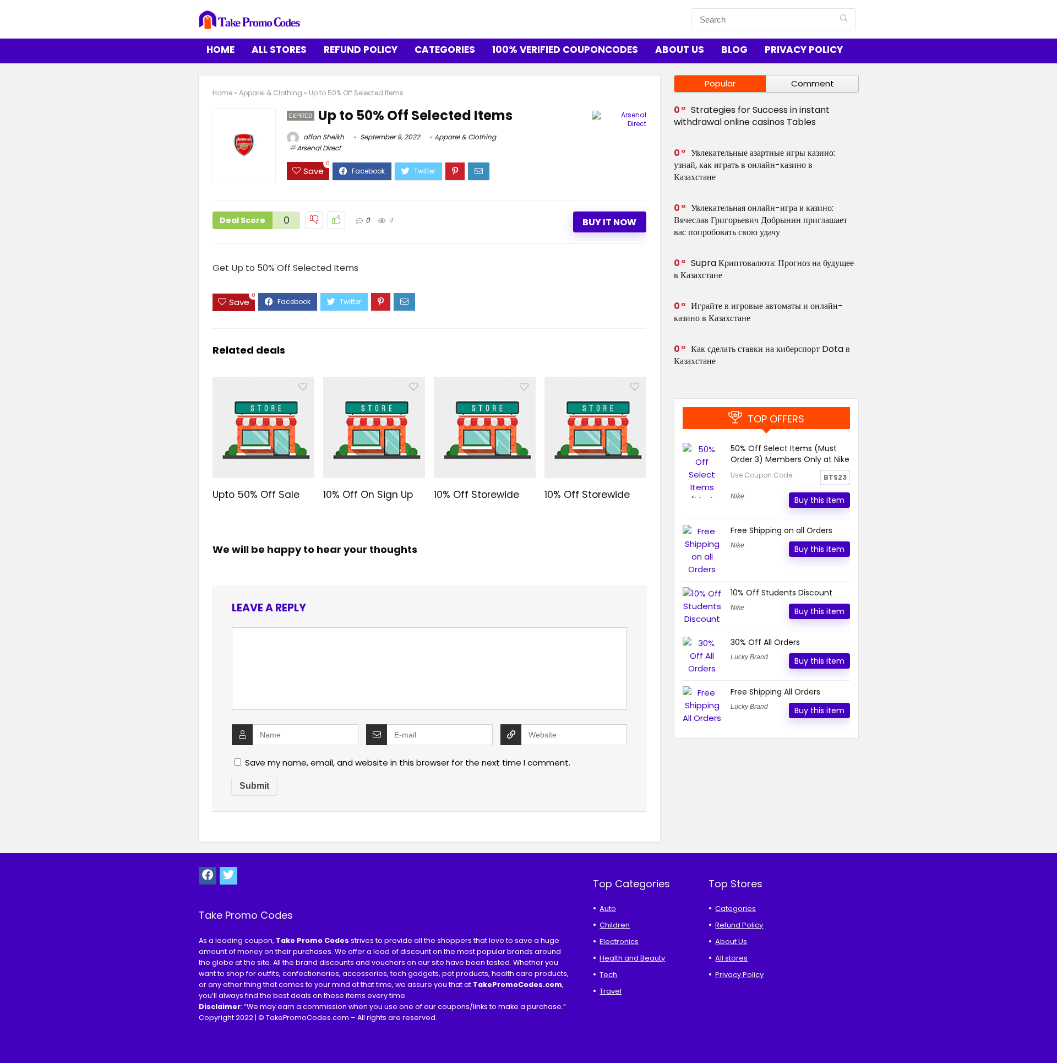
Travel (611, 991)
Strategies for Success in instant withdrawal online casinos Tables (752, 116)
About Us (679, 49)
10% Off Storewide (476, 494)
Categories (445, 49)
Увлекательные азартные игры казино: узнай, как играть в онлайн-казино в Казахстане (754, 165)
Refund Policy (360, 49)
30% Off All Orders (765, 642)
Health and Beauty (632, 958)
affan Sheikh (323, 137)
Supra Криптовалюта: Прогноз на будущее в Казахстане (764, 269)
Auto (608, 908)
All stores (279, 49)
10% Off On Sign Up (368, 494)
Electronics (619, 941)
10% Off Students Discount (781, 592)
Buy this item (819, 500)
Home (220, 49)
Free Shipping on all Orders (781, 530)
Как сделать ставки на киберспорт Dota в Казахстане (762, 355)
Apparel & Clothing (270, 92)
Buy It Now (609, 222)
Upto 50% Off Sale (256, 494)
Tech (608, 974)
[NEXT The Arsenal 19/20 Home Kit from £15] (1046, 1035)
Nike (737, 496)
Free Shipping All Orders (775, 691)
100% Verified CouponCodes (565, 49)
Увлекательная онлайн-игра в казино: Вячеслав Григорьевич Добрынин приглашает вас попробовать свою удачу (760, 220)
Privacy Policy (804, 49)
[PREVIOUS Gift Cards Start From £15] (11, 1035)
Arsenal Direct (319, 148)
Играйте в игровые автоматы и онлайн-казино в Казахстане (758, 312)
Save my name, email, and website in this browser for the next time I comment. (407, 762)
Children (615, 925)
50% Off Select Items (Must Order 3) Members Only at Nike (790, 454)
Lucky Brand (749, 657)
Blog (734, 49)
